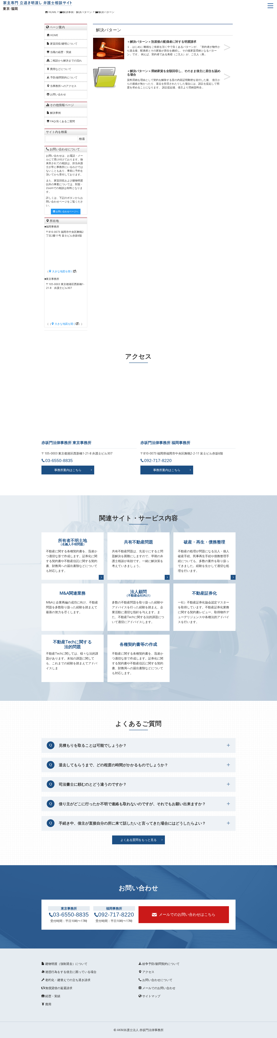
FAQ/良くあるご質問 (62, 121)
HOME (53, 35)
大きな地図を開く (62, 271)
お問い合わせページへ (66, 211)
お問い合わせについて (157, 980)
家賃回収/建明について (63, 43)
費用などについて (60, 69)
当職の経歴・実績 (60, 52)
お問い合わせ (57, 94)
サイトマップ (151, 996)
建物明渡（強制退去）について (65, 964)
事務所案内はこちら (67, 470)
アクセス (148, 972)
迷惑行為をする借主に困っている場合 (70, 972)
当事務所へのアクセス (63, 86)
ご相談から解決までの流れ (65, 60)
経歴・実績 (52, 996)
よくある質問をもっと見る (138, 840)
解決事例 (55, 113)
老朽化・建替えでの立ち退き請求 (67, 980)
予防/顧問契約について (63, 77)
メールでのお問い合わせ (158, 988)
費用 (47, 1004)
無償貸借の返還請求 (58, 988)
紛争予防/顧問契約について (161, 964)
